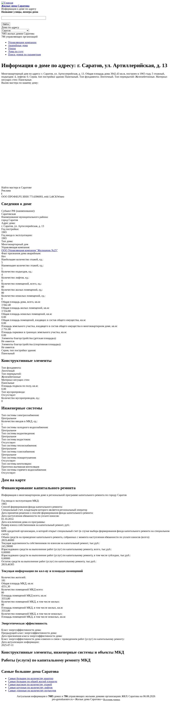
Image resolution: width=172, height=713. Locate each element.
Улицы (12, 48)
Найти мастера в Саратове (16, 187)
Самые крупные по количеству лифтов (30, 687)
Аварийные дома (18, 45)
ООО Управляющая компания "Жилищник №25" (29, 250)
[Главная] (7, 2)
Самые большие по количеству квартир (30, 678)
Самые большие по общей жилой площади (32, 681)
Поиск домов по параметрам (24, 54)
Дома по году (16, 51)
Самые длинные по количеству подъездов (32, 690)
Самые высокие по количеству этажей (30, 684)
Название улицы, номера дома (19, 11)
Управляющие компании (22, 42)
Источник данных (111, 699)
